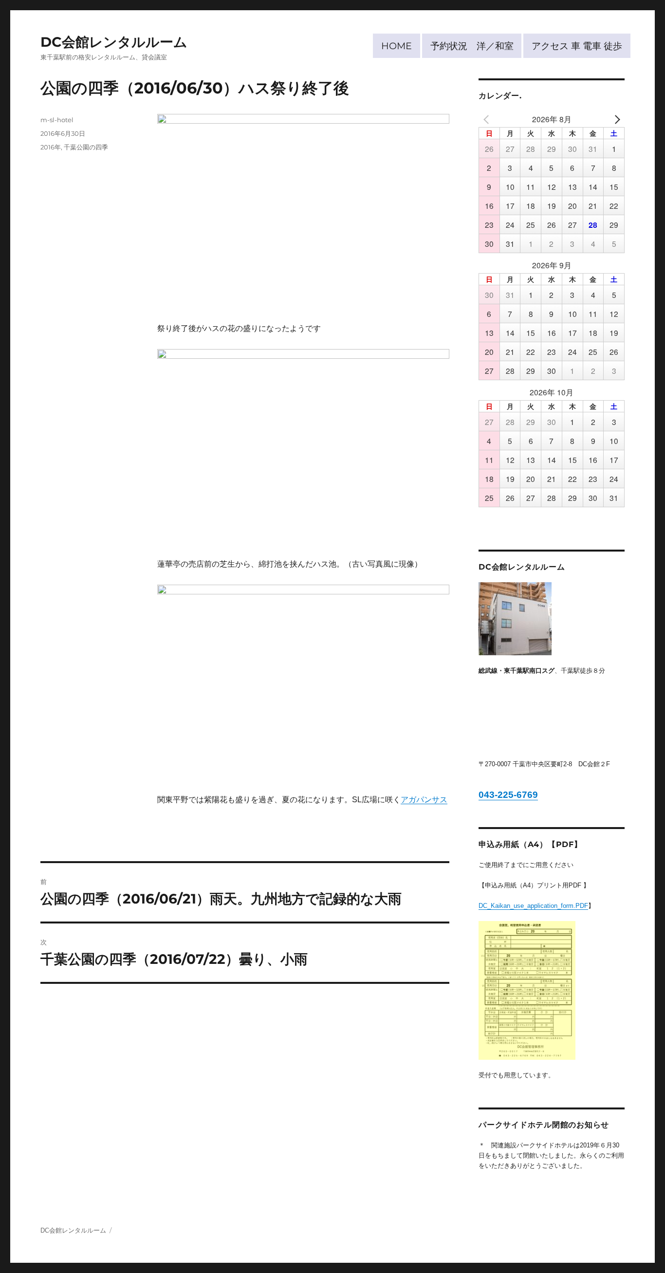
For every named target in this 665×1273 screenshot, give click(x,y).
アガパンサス (424, 799)
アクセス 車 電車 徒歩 (577, 46)
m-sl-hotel (57, 120)
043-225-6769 (508, 795)
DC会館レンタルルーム (113, 42)
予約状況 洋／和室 (472, 46)
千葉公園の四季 (86, 147)
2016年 (50, 147)
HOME (396, 46)
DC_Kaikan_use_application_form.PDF (533, 905)
